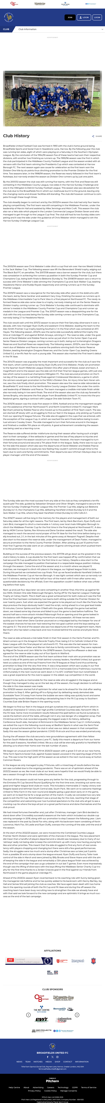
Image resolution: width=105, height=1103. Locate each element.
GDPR (75, 1087)
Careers (50, 1087)
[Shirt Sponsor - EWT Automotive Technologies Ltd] (41, 1020)
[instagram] (57, 1057)
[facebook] (47, 1057)
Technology (63, 1087)
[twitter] (52, 1057)
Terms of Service (88, 1087)
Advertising (38, 1087)
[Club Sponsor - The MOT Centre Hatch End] (65, 4)
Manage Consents (68, 1091)
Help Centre (14, 1087)
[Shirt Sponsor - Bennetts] (63, 1009)
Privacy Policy (34, 1091)
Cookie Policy (50, 1091)
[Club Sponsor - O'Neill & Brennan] (14, 4)
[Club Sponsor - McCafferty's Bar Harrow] (39, 4)
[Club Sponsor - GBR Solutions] (41, 1031)
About (26, 1087)
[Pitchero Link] (52, 1081)
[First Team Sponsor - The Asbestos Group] (63, 1020)
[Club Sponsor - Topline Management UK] (90, 4)
